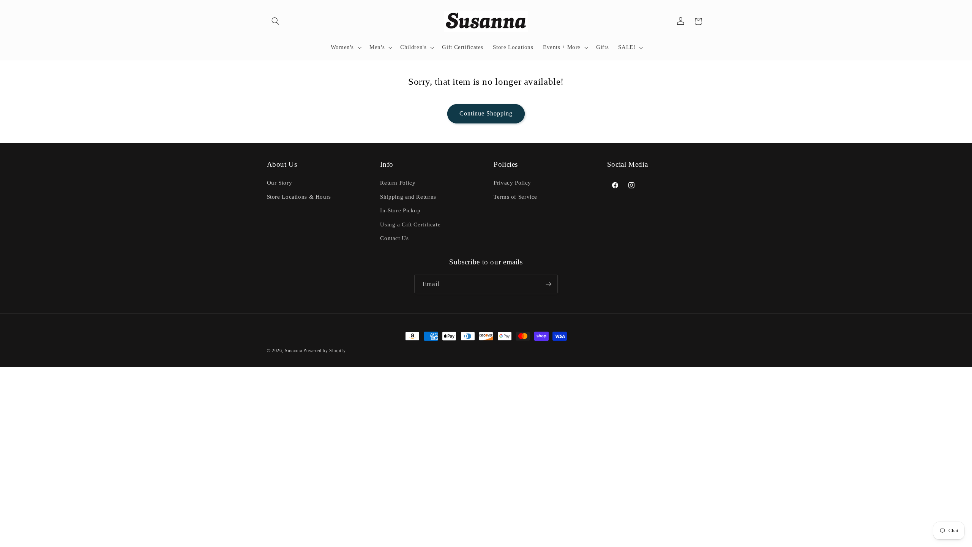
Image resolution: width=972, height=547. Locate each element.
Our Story (279, 183)
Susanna (294, 350)
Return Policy (397, 183)
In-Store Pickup (400, 210)
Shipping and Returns (408, 197)
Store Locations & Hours (299, 197)
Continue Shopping (486, 113)
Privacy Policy (512, 183)
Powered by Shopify (324, 350)
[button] (275, 21)
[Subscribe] (548, 284)
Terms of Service (515, 197)
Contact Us (394, 238)
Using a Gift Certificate (410, 224)
